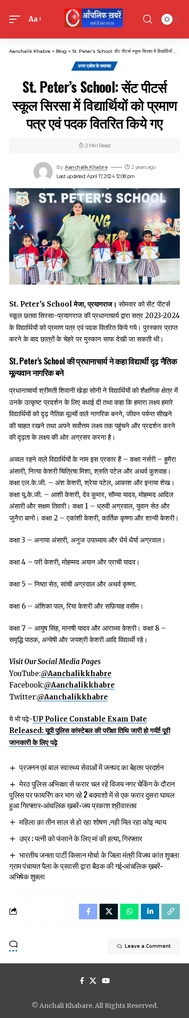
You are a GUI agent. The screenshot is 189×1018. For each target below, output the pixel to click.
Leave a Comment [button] (148, 946)
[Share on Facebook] (88, 911)
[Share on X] (109, 911)
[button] (17, 19)
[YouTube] (106, 981)
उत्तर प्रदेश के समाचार (94, 66)
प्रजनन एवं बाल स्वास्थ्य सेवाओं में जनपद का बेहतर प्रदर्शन (91, 766)
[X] (93, 981)
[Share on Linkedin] (150, 911)
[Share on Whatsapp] (129, 911)
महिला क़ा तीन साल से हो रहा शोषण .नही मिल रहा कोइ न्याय (92, 821)
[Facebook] (82, 981)
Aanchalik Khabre (86, 167)
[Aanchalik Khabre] (95, 19)
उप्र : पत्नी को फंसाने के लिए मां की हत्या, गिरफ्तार (80, 838)
